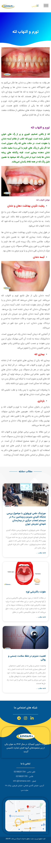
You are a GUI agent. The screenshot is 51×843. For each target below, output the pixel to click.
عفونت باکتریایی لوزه (36, 592)
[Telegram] (19, 718)
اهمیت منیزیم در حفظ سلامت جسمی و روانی (27, 657)
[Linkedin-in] (32, 718)
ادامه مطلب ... (41, 553)
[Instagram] (25, 718)
